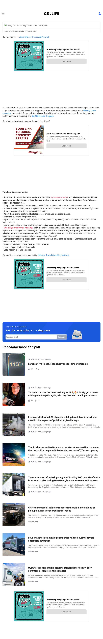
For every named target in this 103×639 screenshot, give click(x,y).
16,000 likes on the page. (43, 116)
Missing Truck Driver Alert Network (34, 37)
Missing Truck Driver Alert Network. (54, 255)
